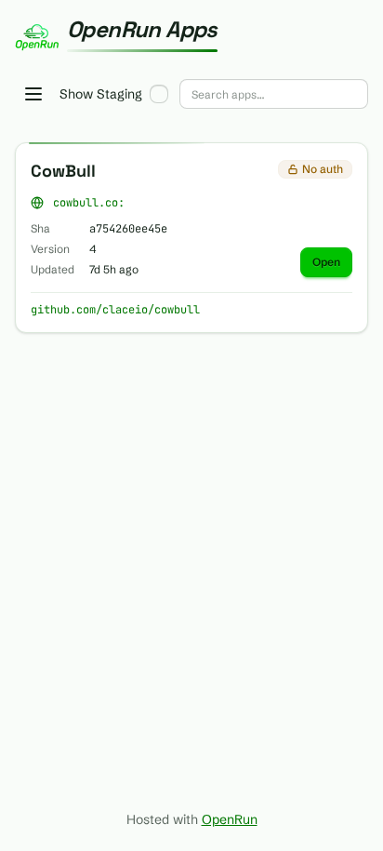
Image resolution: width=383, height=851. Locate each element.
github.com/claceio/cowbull (115, 309)
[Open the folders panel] (33, 94)
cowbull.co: (89, 202)
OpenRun (230, 819)
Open (326, 262)
